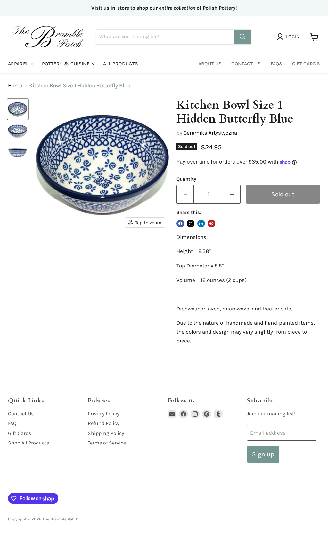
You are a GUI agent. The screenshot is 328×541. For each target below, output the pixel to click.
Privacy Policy (103, 413)
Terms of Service (107, 443)
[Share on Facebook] (180, 223)
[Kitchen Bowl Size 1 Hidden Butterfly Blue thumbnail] (17, 109)
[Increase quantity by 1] (232, 194)
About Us (210, 64)
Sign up (263, 454)
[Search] (242, 37)
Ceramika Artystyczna (210, 133)
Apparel (19, 64)
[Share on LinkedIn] (201, 223)
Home (15, 85)
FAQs (277, 64)
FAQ (12, 423)
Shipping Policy (106, 433)
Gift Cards (306, 64)
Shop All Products (28, 443)
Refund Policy (103, 423)
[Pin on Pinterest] (211, 223)
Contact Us (246, 64)
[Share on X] (190, 223)
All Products (120, 64)
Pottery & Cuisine (66, 64)
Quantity (186, 179)
